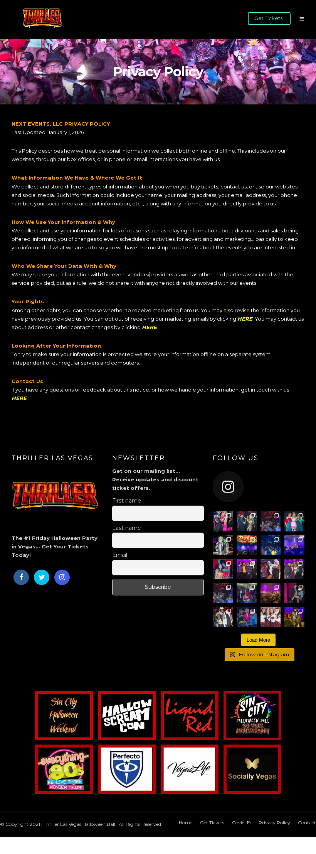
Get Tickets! (269, 18)
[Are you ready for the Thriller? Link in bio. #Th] (271, 617)
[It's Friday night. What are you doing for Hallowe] (294, 593)
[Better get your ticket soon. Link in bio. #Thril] (294, 545)
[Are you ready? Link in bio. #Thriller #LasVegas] (271, 545)
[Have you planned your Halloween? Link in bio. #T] (247, 617)
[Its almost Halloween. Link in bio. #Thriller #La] (223, 593)
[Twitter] (41, 577)
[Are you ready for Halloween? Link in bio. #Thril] (223, 617)
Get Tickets (212, 822)
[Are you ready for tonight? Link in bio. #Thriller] (271, 521)
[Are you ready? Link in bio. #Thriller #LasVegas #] (247, 593)
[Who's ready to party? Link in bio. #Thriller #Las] (223, 569)
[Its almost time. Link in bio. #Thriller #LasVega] (271, 569)
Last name (126, 528)
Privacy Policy (274, 822)
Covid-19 (241, 822)
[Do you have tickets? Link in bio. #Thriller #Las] (294, 569)
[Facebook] (21, 577)
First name (126, 500)
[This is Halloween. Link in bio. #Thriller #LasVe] (247, 569)
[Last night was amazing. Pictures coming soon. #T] (247, 521)
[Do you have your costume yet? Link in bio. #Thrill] (223, 545)
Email (119, 554)
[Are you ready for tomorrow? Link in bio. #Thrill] (294, 521)
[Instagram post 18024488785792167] (223, 521)
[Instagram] (62, 577)
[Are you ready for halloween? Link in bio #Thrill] (294, 617)
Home (185, 822)
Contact (307, 822)
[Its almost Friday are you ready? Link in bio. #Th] (247, 545)
